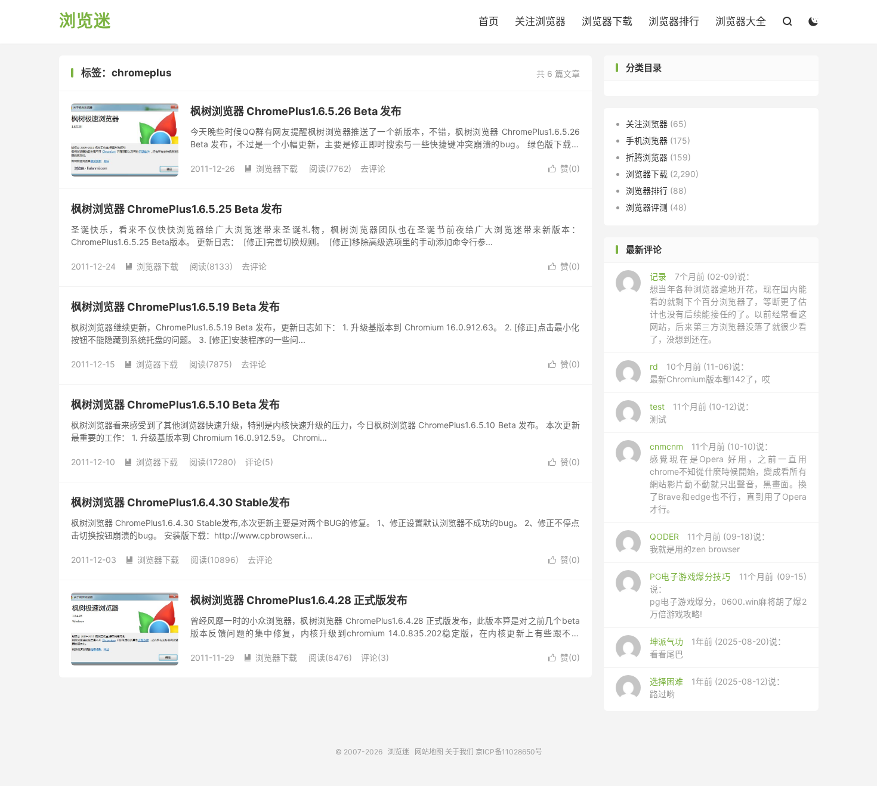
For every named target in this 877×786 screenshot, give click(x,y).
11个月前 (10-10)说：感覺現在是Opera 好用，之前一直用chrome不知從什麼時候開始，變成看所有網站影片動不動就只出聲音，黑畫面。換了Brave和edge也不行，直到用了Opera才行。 (728, 477)
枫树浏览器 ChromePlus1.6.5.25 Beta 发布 (176, 209)
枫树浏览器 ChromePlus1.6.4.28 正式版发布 (298, 600)
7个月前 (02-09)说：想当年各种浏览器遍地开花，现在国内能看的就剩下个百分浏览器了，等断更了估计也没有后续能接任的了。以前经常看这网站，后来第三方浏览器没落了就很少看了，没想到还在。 (728, 307)
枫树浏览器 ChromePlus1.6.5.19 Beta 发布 (175, 307)
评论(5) (259, 462)
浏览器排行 (674, 21)
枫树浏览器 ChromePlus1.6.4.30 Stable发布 (180, 502)
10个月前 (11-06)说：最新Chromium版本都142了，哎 (710, 372)
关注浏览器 (540, 21)
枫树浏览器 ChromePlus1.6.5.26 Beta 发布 (296, 111)
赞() (564, 168)
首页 (488, 21)
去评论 (372, 168)
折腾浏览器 (647, 157)
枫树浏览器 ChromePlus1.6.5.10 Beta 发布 (175, 404)
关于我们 (459, 751)
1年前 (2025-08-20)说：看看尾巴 (718, 647)
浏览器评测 (647, 207)
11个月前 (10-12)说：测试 (702, 412)
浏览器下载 (607, 21)
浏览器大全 (740, 21)
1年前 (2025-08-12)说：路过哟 (717, 687)
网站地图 (429, 751)
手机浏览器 (647, 140)
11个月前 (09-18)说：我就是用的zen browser (710, 542)
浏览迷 (85, 21)
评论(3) (375, 657)
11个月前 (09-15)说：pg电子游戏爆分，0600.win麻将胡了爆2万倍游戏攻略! (728, 595)
